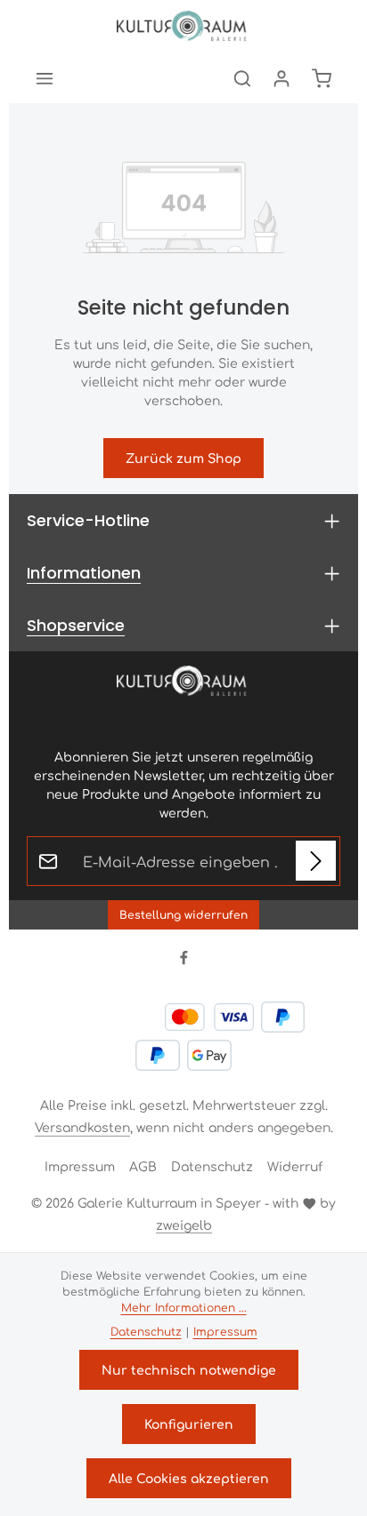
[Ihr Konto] (281, 78)
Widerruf (294, 1166)
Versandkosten (82, 1127)
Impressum (80, 1166)
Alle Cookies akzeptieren (189, 1478)
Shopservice (76, 625)
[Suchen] (242, 78)
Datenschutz (212, 1166)
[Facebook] (184, 960)
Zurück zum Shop (183, 458)
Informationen (84, 573)
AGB (143, 1166)
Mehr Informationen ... (184, 1307)
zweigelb (184, 1225)
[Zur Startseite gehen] (183, 27)
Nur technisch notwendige (189, 1369)
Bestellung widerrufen (183, 914)
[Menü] (44, 78)
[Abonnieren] (316, 861)
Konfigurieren (188, 1424)
